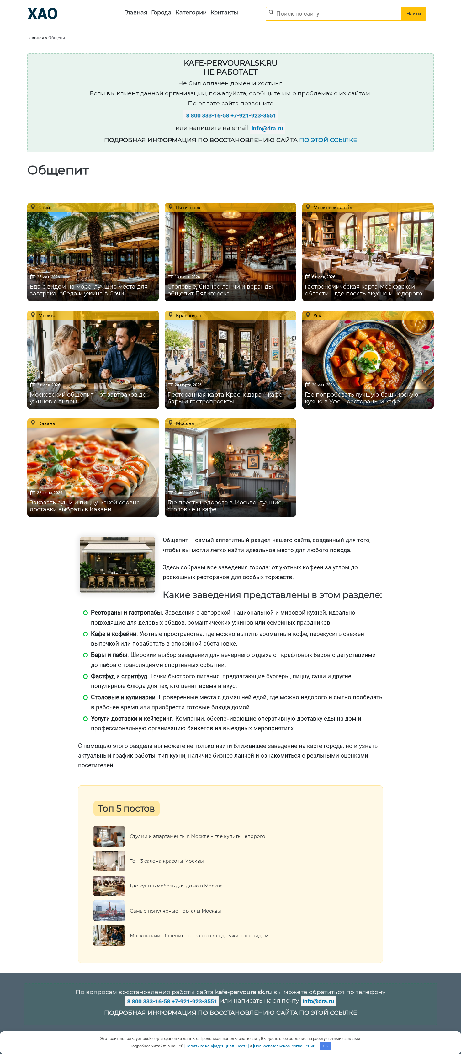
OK (325, 1046)
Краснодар (188, 315)
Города (161, 12)
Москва (46, 315)
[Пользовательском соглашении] (284, 1046)
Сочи (43, 207)
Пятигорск (188, 207)
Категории (191, 12)
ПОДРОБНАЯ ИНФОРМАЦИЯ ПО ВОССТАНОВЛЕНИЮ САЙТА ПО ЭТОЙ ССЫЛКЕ (230, 1012)
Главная (135, 12)
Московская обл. (332, 207)
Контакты (224, 12)
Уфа (317, 315)
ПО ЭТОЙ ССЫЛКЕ (328, 140)
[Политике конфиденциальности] (216, 1046)
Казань (46, 423)
